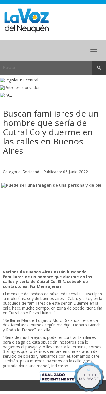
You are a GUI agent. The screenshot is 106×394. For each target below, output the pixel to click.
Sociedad (31, 171)
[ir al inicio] (26, 20)
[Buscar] (99, 68)
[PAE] (53, 95)
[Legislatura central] (53, 80)
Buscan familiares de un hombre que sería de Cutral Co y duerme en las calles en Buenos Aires (51, 132)
